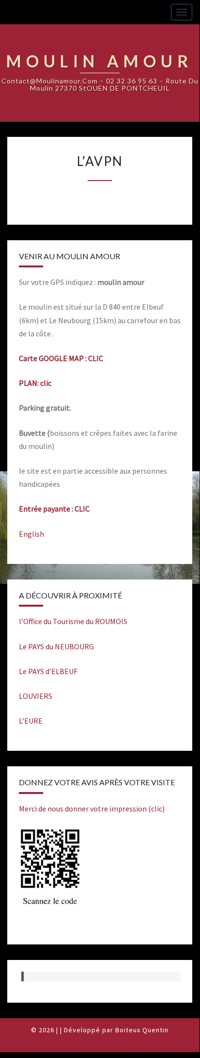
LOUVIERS (35, 696)
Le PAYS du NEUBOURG (56, 646)
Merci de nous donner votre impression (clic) (92, 808)
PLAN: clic (35, 383)
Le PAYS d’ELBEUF (48, 671)
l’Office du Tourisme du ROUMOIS (73, 621)
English (31, 534)
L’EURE (31, 721)
